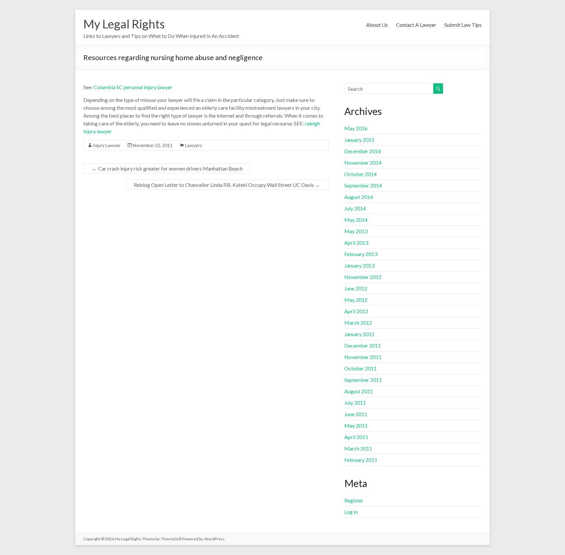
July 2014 (355, 208)
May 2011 (356, 425)
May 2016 (356, 128)
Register (353, 500)
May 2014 (356, 220)
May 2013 (356, 231)
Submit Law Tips (463, 25)
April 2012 (356, 311)
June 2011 (355, 414)
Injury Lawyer (106, 145)
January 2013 (359, 265)
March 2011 (358, 448)
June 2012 (355, 288)
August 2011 (358, 391)
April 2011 (356, 437)
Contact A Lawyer (416, 25)
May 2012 (356, 300)
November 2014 (363, 162)
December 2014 (362, 151)
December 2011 (362, 345)
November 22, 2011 (153, 145)
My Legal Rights (124, 24)
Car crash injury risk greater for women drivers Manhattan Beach (167, 168)
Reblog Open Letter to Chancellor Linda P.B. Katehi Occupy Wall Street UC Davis (227, 185)
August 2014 (358, 197)
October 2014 (360, 174)
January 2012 (359, 334)
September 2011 (363, 380)
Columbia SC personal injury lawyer (133, 87)
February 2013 (360, 254)
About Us (377, 25)
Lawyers (193, 145)
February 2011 (360, 460)
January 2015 (359, 140)
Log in (351, 512)
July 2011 (355, 403)
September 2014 (363, 185)
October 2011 (360, 368)
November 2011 (363, 357)
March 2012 (358, 322)
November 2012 (363, 277)
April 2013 (356, 242)
